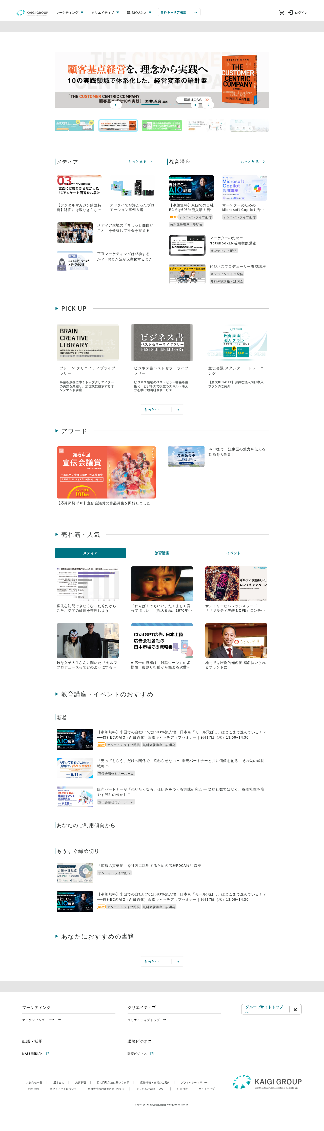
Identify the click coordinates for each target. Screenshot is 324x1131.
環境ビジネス (137, 1053)
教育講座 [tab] (162, 552)
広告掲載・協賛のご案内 (157, 1082)
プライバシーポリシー (197, 1082)
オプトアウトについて (66, 1088)
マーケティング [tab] (67, 12)
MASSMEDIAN (32, 1053)
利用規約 (36, 1088)
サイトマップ (207, 1088)
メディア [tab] (90, 552)
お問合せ (185, 1088)
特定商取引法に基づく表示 (115, 1082)
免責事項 (83, 1082)
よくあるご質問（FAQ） (153, 1088)
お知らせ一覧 (36, 1082)
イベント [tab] (233, 552)
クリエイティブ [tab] (103, 12)
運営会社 (61, 1082)
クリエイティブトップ (144, 1020)
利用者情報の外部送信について (109, 1088)
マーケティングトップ (38, 1020)
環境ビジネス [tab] (137, 12)
